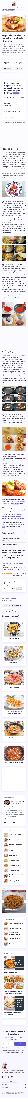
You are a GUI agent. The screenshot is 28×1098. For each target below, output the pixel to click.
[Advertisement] (14, 779)
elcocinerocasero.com (17, 801)
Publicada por (9, 598)
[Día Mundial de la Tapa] (14, 963)
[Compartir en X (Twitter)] (9, 611)
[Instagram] (11, 822)
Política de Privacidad (20, 1050)
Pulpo (6, 97)
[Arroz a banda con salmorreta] (14, 754)
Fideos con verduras (11, 910)
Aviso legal (17, 1093)
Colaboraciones (13, 1081)
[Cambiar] (16, 93)
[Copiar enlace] (15, 611)
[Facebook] (5, 822)
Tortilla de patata (14, 860)
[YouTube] (14, 822)
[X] (5, 1076)
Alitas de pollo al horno (16, 881)
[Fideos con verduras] (14, 901)
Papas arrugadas (14, 870)
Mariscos (19, 68)
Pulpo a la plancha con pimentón (12, 605)
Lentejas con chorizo (15, 865)
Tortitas (11, 850)
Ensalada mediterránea (16, 944)
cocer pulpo (20, 501)
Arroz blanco (13, 855)
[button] (3, 3)
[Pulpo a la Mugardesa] (14, 730)
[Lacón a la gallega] (14, 679)
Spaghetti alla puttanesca (16, 923)
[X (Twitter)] (8, 822)
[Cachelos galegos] (14, 630)
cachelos (16, 503)
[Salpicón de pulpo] (14, 655)
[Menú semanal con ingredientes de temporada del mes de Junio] (14, 982)
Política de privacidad (10, 1093)
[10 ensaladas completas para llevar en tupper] (14, 1003)
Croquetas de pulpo (15, 928)
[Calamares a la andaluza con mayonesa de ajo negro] (14, 704)
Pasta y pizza (8, 893)
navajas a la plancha (18, 518)
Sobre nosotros (5, 1081)
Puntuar (19, 588)
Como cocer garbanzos (16, 840)
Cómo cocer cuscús (15, 835)
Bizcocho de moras (14, 938)
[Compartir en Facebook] (12, 611)
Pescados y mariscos (8, 68)
